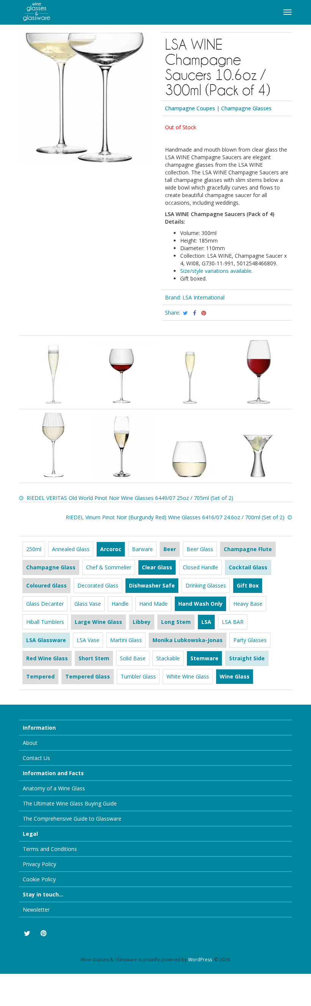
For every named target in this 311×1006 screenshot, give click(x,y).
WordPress (200, 959)
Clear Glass (157, 567)
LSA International (203, 297)
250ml (33, 549)
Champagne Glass (50, 567)
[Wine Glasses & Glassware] (32, 10)
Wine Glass (235, 676)
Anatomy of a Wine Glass (54, 788)
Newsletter (36, 909)
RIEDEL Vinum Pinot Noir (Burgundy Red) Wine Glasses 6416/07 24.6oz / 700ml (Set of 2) (175, 517)
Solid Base (133, 658)
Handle (120, 603)
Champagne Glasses (246, 108)
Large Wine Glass (98, 621)
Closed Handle (200, 567)
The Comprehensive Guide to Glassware (72, 818)
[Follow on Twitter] (26, 933)
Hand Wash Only (200, 603)
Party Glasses (250, 640)
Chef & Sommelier (108, 567)
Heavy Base (247, 603)
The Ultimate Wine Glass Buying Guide (70, 803)
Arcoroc (110, 549)
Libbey (142, 621)
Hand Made (153, 603)
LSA (206, 621)
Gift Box (248, 585)
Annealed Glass (71, 549)
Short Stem (94, 658)
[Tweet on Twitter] (186, 313)
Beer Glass (200, 549)
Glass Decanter (45, 603)
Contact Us (36, 758)
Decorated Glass (97, 585)
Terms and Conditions (50, 848)
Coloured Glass (46, 585)
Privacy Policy (39, 864)
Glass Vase (87, 603)
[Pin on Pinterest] (203, 313)
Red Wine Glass (47, 658)
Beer (169, 549)
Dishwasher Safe (152, 585)
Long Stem (176, 621)
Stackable (168, 658)
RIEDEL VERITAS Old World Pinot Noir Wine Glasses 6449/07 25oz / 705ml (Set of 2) (130, 497)
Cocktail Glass (248, 567)
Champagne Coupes (190, 108)
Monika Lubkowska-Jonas (187, 640)
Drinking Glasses (205, 585)
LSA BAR (232, 621)
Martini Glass (126, 640)
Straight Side (247, 658)
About (30, 742)
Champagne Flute (248, 549)
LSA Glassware (46, 640)
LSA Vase (88, 640)
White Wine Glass (187, 676)
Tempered (40, 676)
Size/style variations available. (216, 270)
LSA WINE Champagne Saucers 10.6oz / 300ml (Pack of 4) (217, 66)
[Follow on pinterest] (43, 933)
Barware (142, 549)
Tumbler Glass (138, 676)
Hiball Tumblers (45, 621)
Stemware (204, 658)
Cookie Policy (39, 879)
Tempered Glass (87, 676)
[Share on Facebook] (194, 313)
